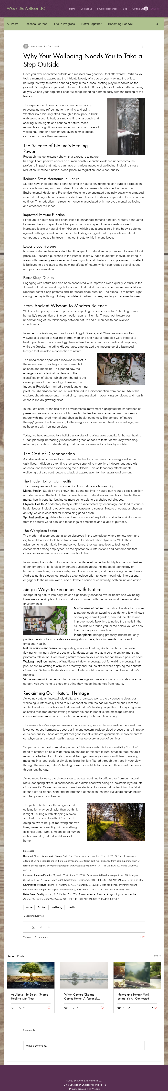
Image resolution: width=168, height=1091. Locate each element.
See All (157, 955)
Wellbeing (57, 907)
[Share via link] (49, 927)
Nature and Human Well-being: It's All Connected (133, 996)
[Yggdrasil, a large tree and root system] (30, 975)
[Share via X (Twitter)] (32, 927)
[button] (86, 8)
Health (71, 907)
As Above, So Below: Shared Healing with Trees (29, 996)
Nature (28, 907)
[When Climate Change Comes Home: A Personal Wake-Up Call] (84, 975)
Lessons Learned (36, 24)
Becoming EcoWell (120, 24)
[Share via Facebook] (24, 927)
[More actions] (143, 46)
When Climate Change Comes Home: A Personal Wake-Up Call (80, 996)
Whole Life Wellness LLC (26, 8)
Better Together (91, 24)
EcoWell (42, 907)
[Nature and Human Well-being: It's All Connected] (137, 975)
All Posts (12, 24)
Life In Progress (64, 24)
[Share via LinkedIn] (40, 927)
